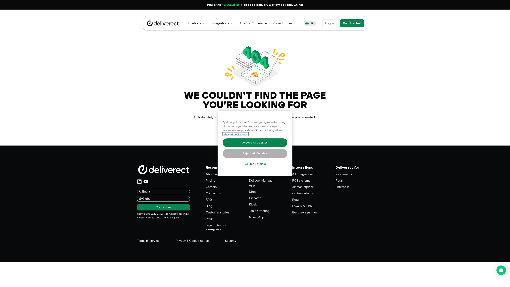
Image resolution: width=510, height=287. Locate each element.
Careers (211, 187)
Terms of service (148, 241)
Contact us (213, 193)
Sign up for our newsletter (216, 227)
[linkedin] (139, 181)
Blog (209, 206)
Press (209, 219)
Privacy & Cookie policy (235, 134)
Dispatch (255, 198)
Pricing (210, 181)
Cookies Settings (255, 164)
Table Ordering (259, 211)
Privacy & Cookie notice (192, 241)
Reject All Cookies (255, 153)
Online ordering (303, 193)
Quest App (256, 217)
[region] (255, 143)
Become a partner (304, 212)
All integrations (302, 174)
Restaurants (343, 174)
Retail (296, 200)
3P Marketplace (303, 187)
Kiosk (253, 204)
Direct (253, 192)
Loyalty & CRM (302, 206)
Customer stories (217, 212)
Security (230, 241)
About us (212, 174)
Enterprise (342, 187)
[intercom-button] (501, 270)
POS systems (301, 181)
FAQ (209, 200)
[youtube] (145, 181)
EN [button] (312, 23)
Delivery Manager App (261, 183)
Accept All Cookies (255, 142)
